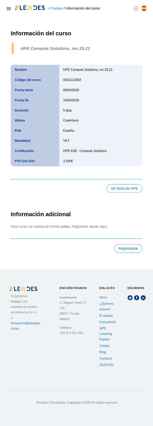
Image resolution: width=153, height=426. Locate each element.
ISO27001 (106, 365)
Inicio (103, 297)
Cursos (104, 345)
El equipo (106, 315)
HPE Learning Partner (105, 334)
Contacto (105, 358)
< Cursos (56, 8)
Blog (102, 352)
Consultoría (107, 322)
